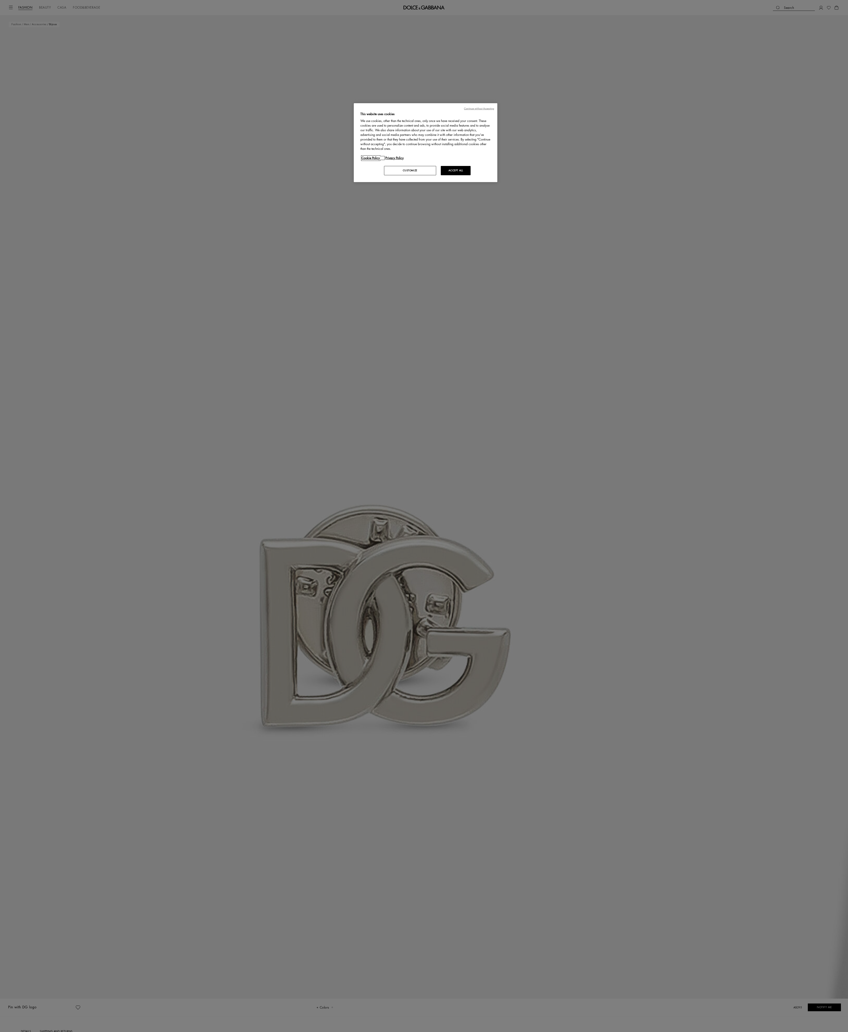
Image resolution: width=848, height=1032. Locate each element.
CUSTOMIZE (410, 170)
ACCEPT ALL (456, 170)
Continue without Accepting (479, 108)
